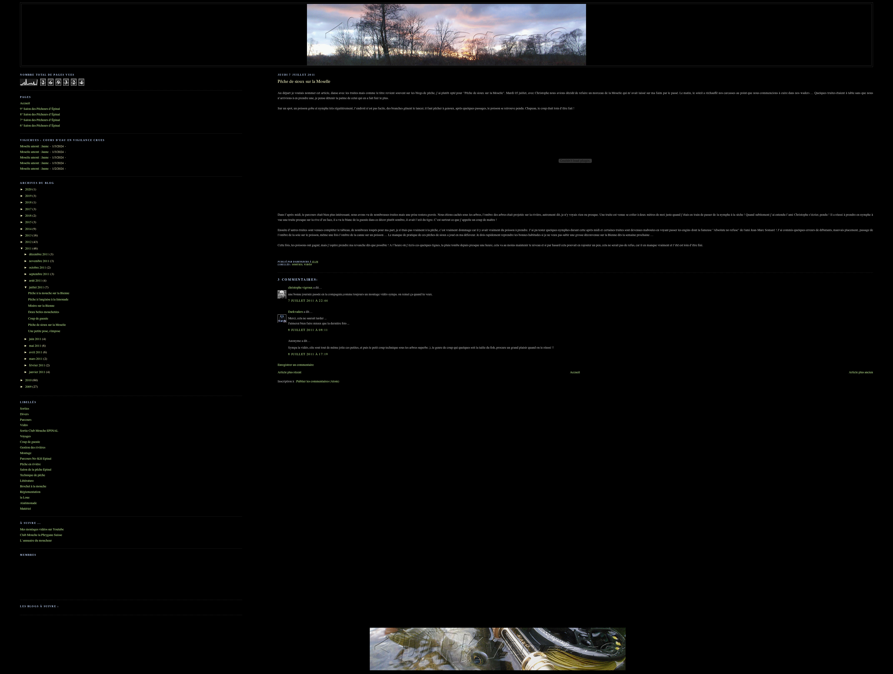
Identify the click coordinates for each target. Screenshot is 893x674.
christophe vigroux (300, 287)
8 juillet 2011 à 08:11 (308, 330)
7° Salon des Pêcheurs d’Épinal (40, 120)
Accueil (575, 372)
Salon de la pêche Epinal (35, 469)
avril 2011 (36, 352)
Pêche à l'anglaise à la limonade (48, 299)
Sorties (297, 264)
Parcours (25, 420)
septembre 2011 (39, 274)
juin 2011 (35, 339)
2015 (28, 222)
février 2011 (37, 365)
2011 (28, 248)
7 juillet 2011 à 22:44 (308, 300)
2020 (28, 189)
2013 (28, 235)
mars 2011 (36, 359)
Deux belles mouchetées (43, 312)
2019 (28, 196)
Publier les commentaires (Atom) (317, 381)
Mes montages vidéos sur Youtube (42, 529)
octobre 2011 (38, 267)
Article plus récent (289, 372)
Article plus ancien (861, 372)
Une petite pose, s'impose (44, 331)
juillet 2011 (37, 287)
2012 (28, 242)
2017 (28, 209)
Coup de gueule (38, 318)
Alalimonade (28, 503)
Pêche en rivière (30, 464)
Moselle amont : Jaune (34, 146)
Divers (24, 414)
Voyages (25, 436)
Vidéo (308, 264)
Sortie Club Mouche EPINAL (39, 430)
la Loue (25, 497)
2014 (28, 229)
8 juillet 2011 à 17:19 (308, 354)
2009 (28, 386)
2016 (28, 215)
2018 (28, 202)
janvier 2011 (37, 372)
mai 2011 (35, 346)
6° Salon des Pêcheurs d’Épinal (40, 125)
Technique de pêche (32, 475)
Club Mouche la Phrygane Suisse (41, 535)
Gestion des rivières (32, 447)
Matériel (25, 508)
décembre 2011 (39, 254)
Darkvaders (295, 312)
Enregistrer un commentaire (296, 365)
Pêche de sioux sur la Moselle (304, 81)
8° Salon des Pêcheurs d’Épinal (40, 114)
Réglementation (30, 492)
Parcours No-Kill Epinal (35, 458)
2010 (28, 380)
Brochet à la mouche (33, 486)
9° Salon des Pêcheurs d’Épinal (40, 109)
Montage (25, 453)
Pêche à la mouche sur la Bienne (48, 293)
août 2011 (36, 280)
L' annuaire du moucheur (36, 540)
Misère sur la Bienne (41, 305)
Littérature (27, 481)
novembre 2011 (39, 261)
